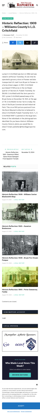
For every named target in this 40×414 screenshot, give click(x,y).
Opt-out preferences (13, 411)
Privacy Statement (26, 411)
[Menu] (3, 5)
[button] (37, 385)
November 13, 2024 (28, 152)
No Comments (8, 37)
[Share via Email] (27, 43)
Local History (8, 18)
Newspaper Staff (9, 35)
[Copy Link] (34, 43)
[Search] (37, 5)
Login (4, 318)
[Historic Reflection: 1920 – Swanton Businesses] (20, 213)
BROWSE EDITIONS (20, 375)
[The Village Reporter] (21, 5)
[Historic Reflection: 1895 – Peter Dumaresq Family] (20, 277)
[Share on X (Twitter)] (20, 43)
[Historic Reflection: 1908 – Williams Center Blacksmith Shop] (20, 182)
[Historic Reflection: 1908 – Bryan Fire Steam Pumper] (20, 245)
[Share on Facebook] (13, 43)
